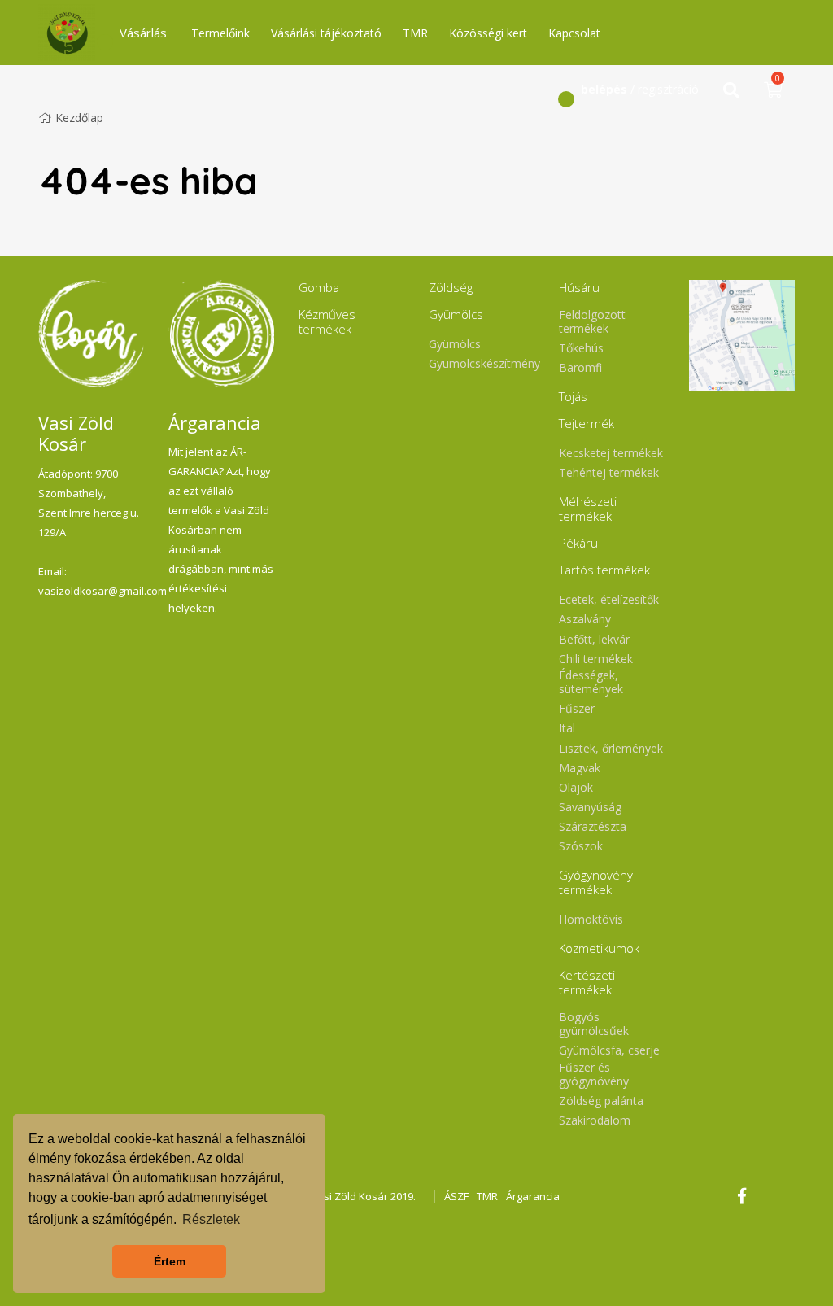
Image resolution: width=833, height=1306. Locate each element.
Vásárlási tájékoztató (326, 33)
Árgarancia (533, 1196)
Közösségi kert (488, 33)
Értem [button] (169, 1261)
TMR (415, 33)
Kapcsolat (574, 33)
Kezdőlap (79, 117)
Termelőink (220, 33)
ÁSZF (456, 1196)
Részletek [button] (211, 1219)
